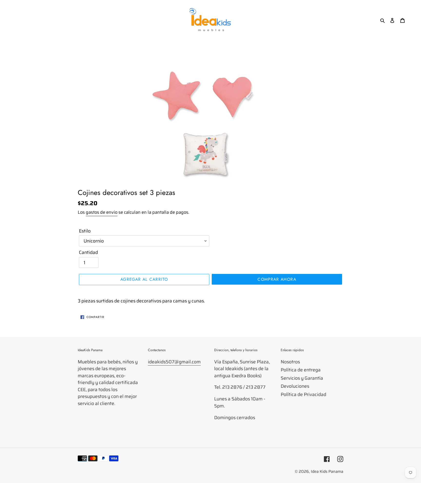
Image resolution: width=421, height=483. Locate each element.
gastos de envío (101, 212)
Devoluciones (295, 386)
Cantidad (88, 252)
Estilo (85, 230)
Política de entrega (301, 369)
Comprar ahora (277, 279)
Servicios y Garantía (302, 378)
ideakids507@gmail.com (174, 361)
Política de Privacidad (303, 394)
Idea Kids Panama (327, 471)
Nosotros (290, 361)
